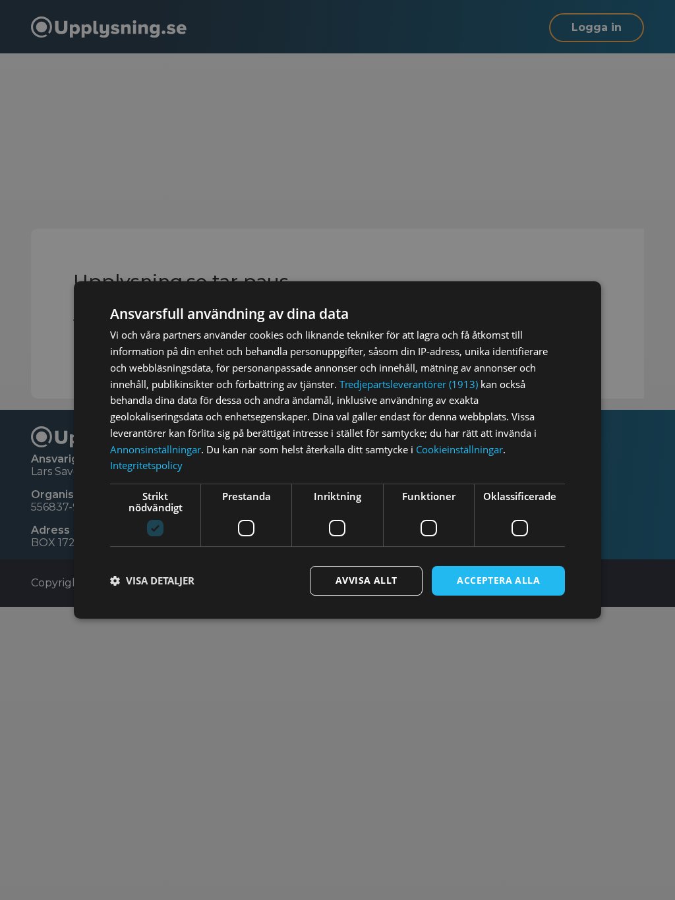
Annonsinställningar (155, 449)
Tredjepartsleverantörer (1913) (408, 384)
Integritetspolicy (146, 465)
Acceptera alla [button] (498, 580)
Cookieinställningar (459, 449)
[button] (152, 581)
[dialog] (337, 450)
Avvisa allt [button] (366, 580)
